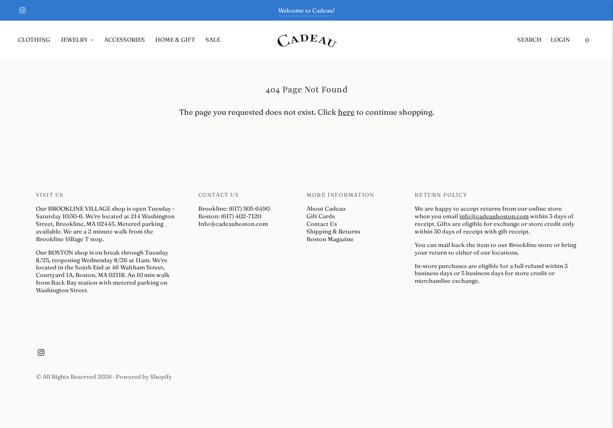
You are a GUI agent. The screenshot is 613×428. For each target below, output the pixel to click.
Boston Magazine (330, 238)
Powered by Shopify (144, 376)
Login (560, 39)
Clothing (34, 39)
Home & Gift (175, 39)
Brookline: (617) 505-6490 (234, 208)
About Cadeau (326, 208)
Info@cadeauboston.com (233, 223)
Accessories (124, 39)
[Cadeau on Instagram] (22, 10)
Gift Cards (320, 216)
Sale (213, 39)
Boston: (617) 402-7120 (229, 216)
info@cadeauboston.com (494, 216)
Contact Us (321, 223)
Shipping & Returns (333, 231)
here (346, 112)
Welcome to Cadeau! (306, 10)
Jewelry (74, 39)
